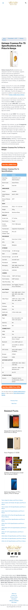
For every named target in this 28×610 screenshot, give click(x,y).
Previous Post (14, 400)
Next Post (14, 403)
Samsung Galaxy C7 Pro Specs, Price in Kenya (12, 492)
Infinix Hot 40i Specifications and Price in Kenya (14, 541)
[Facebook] (8, 553)
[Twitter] (12, 553)
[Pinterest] (19, 553)
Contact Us (14, 595)
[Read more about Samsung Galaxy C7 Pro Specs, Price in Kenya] (14, 484)
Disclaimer (14, 599)
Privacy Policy (14, 597)
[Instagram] (15, 553)
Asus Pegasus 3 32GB (11, 452)
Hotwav (21, 38)
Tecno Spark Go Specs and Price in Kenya (12, 500)
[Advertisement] (14, 21)
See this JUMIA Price (9, 164)
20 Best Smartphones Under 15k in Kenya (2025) (14, 473)
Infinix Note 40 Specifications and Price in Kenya (14, 538)
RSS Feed (14, 602)
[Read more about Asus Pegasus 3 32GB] (14, 443)
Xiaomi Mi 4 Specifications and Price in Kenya (13, 431)
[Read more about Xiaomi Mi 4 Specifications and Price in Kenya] (14, 421)
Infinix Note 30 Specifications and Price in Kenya (14, 536)
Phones (4, 40)
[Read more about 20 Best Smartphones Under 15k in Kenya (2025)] (14, 463)
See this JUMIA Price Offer (11, 387)
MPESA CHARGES (14, 600)
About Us (14, 593)
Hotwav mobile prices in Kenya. (17, 94)
